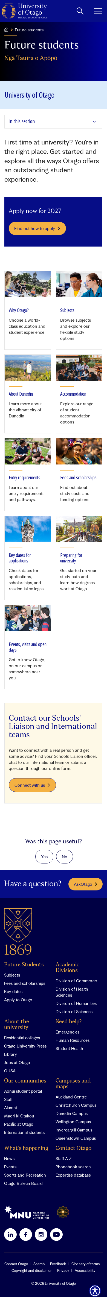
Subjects (12, 975)
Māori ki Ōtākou (19, 1116)
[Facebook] (25, 1234)
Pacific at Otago (18, 1124)
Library (10, 1054)
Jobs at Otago (17, 1062)
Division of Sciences (74, 1011)
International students (24, 1132)
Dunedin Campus (72, 1113)
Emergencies (67, 1032)
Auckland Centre (71, 1097)
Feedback (58, 1264)
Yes (44, 856)
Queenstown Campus (76, 1138)
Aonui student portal (23, 1091)
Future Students (24, 965)
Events (10, 1166)
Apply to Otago (18, 999)
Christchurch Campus (76, 1105)
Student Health (69, 1048)
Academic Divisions (67, 968)
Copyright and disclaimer (31, 1270)
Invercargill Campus (74, 1130)
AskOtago (83, 884)
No (64, 856)
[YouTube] (56, 1234)
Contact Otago (73, 1148)
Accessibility (85, 1270)
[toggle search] (80, 11)
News (9, 1158)
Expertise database (73, 1175)
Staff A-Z (63, 1158)
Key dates (13, 991)
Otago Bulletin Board (23, 1183)
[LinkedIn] (10, 1234)
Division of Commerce (76, 980)
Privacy (63, 1270)
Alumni (10, 1107)
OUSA (10, 1070)
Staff (8, 1099)
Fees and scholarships (24, 983)
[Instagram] (41, 1234)
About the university (16, 1024)
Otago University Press (25, 1046)
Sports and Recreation (25, 1175)
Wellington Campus (73, 1121)
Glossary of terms (85, 1264)
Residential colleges (22, 1037)
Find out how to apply (34, 228)
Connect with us (30, 785)
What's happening (26, 1148)
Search (39, 1264)
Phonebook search (73, 1166)
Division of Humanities (76, 1003)
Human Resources (72, 1040)
